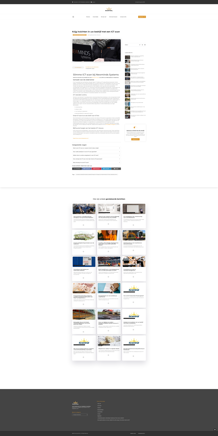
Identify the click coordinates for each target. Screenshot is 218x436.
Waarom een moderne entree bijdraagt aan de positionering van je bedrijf (138, 82)
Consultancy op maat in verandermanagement (129, 270)
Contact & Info (123, 16)
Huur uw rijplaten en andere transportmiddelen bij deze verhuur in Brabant (108, 323)
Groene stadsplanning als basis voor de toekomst (84, 243)
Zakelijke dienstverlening (79, 34)
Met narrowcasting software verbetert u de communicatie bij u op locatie (84, 349)
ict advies (78, 174)
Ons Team (99, 405)
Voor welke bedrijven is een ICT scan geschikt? (96, 151)
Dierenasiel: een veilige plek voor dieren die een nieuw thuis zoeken (138, 86)
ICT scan (108, 174)
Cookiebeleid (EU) (141, 433)
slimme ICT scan (95, 77)
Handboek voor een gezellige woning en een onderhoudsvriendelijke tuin (138, 111)
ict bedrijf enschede (84, 174)
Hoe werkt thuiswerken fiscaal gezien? (133, 295)
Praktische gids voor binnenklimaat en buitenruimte (138, 99)
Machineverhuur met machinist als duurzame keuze (132, 243)
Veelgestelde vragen (90, 68)
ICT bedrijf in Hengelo (110, 124)
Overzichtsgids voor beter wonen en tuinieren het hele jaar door (137, 90)
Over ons (99, 403)
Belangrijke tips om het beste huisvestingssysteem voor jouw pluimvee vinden (82, 323)
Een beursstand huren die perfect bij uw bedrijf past (133, 349)
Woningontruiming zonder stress (137, 102)
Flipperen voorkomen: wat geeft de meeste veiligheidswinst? (137, 56)
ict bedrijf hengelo (91, 174)
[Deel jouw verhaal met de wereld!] (135, 127)
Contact (99, 413)
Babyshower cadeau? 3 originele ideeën (108, 348)
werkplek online (114, 174)
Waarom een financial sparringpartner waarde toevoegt (138, 73)
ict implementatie (103, 174)
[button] (73, 17)
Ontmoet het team (113, 16)
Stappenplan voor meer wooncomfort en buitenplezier (138, 94)
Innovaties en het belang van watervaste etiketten (81, 270)
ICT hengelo (97, 174)
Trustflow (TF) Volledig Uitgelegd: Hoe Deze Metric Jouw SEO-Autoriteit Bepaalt (108, 244)
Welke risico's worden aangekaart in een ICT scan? (96, 155)
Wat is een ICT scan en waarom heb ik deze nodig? (96, 148)
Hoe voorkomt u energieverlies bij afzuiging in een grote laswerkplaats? (138, 77)
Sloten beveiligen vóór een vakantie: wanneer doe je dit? (137, 69)
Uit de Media (95, 16)
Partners (88, 16)
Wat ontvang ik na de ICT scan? (96, 162)
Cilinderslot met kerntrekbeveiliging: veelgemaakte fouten (137, 65)
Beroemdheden (100, 409)
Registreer (99, 415)
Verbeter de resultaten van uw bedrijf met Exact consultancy (133, 323)
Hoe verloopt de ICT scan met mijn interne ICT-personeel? (96, 158)
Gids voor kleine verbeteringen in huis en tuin (138, 107)
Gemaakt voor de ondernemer (92, 66)
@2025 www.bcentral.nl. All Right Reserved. (80, 433)
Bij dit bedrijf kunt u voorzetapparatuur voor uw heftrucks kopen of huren (108, 270)
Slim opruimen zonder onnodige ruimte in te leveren (138, 116)
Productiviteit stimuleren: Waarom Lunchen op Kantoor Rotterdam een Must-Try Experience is (83, 296)
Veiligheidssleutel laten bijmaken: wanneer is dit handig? (137, 60)
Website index (133, 433)
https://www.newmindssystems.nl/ (80, 138)
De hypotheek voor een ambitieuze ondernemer (107, 296)
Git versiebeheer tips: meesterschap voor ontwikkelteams (132, 217)
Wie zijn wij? (103, 16)
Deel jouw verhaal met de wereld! (135, 130)
